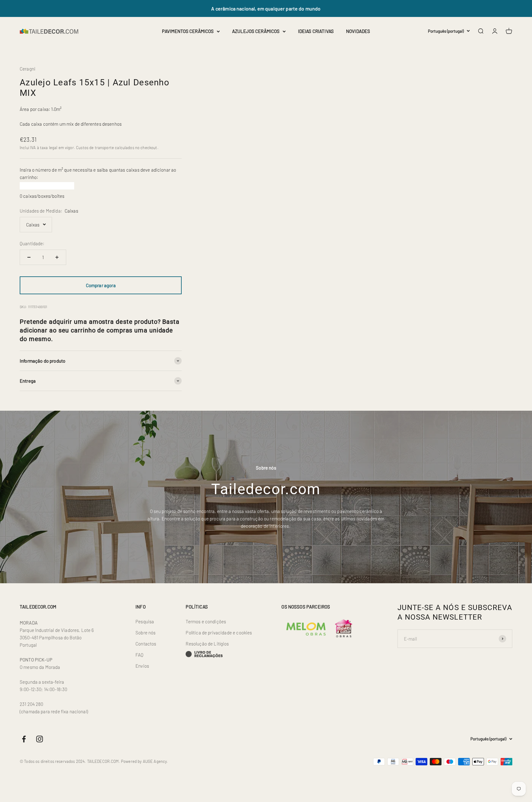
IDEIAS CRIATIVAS (316, 31)
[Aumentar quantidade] (57, 257)
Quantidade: (32, 243)
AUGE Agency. (155, 761)
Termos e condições (206, 621)
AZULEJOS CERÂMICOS (256, 31)
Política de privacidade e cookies (219, 632)
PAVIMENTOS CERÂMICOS (188, 31)
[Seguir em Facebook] (24, 739)
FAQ (139, 654)
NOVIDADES (358, 31)
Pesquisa (144, 621)
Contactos (145, 643)
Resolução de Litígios (207, 643)
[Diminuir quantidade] (29, 257)
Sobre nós (145, 632)
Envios (142, 666)
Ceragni (27, 68)
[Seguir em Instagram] (39, 739)
